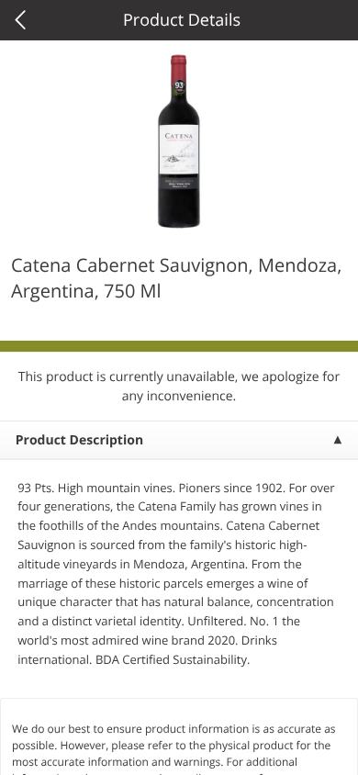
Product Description (79, 440)
